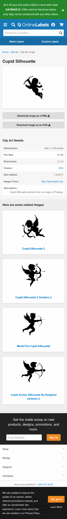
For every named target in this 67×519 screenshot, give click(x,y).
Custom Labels (50, 41)
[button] (5, 24)
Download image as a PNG (32, 115)
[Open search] (61, 33)
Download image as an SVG (32, 124)
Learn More (56, 507)
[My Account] (53, 24)
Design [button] (6, 457)
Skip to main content (11, 11)
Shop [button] (6, 449)
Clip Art (14, 52)
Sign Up (53, 437)
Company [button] (8, 475)
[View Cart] (61, 24)
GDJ (61, 168)
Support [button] (7, 467)
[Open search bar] (13, 24)
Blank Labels (16, 41)
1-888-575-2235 (44, 484)
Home (5, 52)
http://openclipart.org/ (52, 181)
